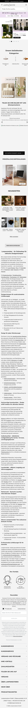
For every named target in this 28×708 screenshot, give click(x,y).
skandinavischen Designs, (20, 336)
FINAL (13, 15)
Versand (4, 677)
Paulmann (7, 269)
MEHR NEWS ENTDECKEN (13, 245)
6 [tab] (18, 41)
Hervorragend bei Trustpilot (16, 1)
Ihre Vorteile (6, 661)
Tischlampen (13, 277)
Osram (24, 480)
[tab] (14, 646)
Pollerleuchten (5, 452)
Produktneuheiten (9, 692)
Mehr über (5, 687)
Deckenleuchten (7, 275)
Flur (16, 422)
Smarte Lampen (8, 397)
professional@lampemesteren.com (10, 564)
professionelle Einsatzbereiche (11, 555)
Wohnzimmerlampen (10, 378)
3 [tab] (13, 41)
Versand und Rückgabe (11, 656)
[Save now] (14, 29)
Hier (16, 14)
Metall (12, 365)
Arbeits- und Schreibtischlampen (13, 387)
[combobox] (14, 9)
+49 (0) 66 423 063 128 (18, 700)
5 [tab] (16, 41)
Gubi (12, 269)
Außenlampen (8, 393)
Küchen (3, 418)
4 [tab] (15, 41)
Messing (19, 365)
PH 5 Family (13, 502)
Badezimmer (4, 426)
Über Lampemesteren (10, 682)
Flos (17, 268)
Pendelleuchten (17, 275)
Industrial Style (19, 340)
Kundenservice (7, 646)
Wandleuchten (5, 277)
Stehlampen (23, 277)
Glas (6, 365)
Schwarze (14, 360)
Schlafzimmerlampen (10, 383)
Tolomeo (20, 504)
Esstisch (9, 420)
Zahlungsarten (7, 666)
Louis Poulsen (11, 268)
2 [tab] (11, 41)
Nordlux (6, 481)
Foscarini (16, 269)
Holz (9, 365)
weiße (21, 360)
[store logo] (10, 4)
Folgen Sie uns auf (9, 672)
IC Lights (5, 504)
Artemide (23, 268)
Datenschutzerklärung (17, 636)
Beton (2, 365)
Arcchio (20, 480)
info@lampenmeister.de (14, 703)
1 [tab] (10, 41)
